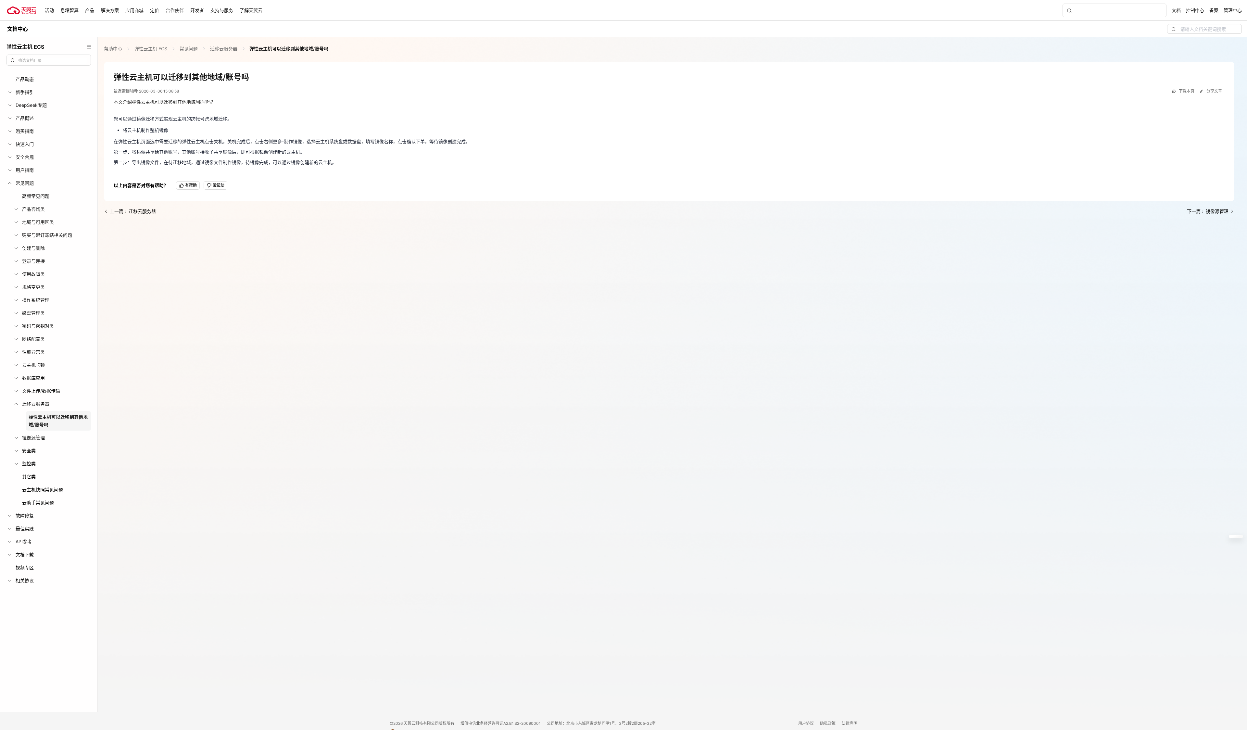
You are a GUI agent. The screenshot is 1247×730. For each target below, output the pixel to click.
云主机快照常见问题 (42, 489)
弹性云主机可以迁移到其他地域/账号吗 (288, 48)
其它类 (29, 476)
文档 (1176, 10)
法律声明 (849, 723)
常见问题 (188, 48)
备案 (1213, 10)
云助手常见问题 (38, 502)
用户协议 (806, 723)
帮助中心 (113, 48)
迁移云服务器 (224, 48)
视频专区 (25, 567)
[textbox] (52, 61)
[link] (113, 48)
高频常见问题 (35, 196)
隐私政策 (828, 723)
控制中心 (1195, 10)
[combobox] (48, 60)
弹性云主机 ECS (151, 48)
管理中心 (1233, 10)
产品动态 (25, 79)
